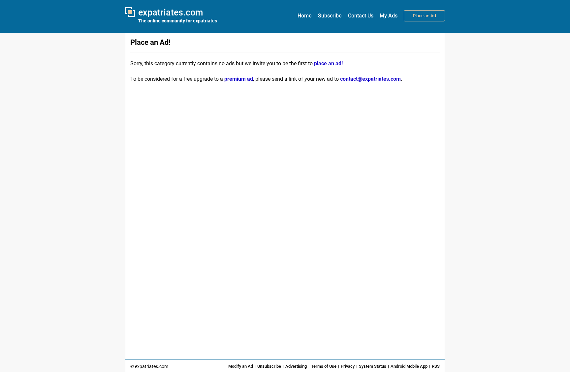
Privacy (348, 366)
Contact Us (360, 16)
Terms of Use (323, 366)
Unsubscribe (269, 366)
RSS (436, 366)
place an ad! (328, 63)
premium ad (238, 79)
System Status (372, 366)
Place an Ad (424, 15)
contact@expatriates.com (370, 79)
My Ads (388, 16)
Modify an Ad (240, 366)
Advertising (296, 366)
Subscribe (330, 16)
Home (305, 16)
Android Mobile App (409, 366)
